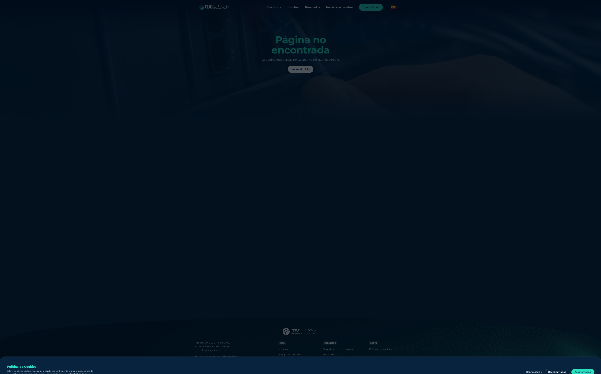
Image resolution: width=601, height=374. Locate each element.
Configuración (534, 372)
